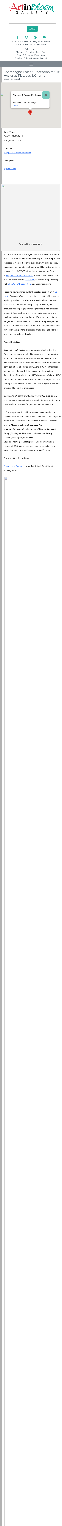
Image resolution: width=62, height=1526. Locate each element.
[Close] (46, 95)
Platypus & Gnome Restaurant (17, 152)
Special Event (10, 168)
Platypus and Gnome (13, 466)
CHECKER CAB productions (20, 284)
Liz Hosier (29, 279)
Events (15, 105)
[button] (30, 113)
